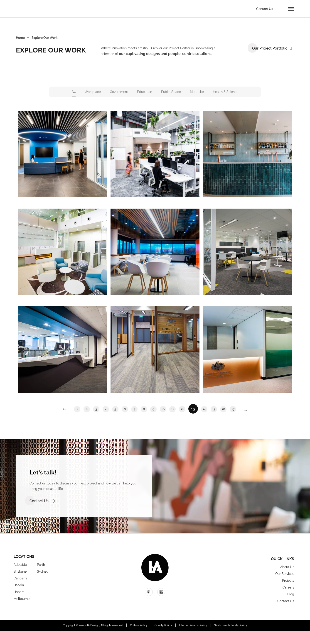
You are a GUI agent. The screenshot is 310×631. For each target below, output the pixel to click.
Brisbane (20, 571)
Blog (290, 594)
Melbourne (22, 599)
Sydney (42, 571)
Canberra (20, 578)
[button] (290, 8)
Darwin (19, 585)
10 (163, 408)
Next (243, 410)
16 (224, 408)
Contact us (285, 601)
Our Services (284, 574)
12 (183, 408)
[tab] (74, 92)
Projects (288, 580)
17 (233, 408)
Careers (288, 587)
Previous (67, 409)
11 (173, 408)
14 (205, 408)
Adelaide (20, 564)
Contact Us (264, 9)
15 (214, 408)
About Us (287, 567)
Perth (41, 564)
